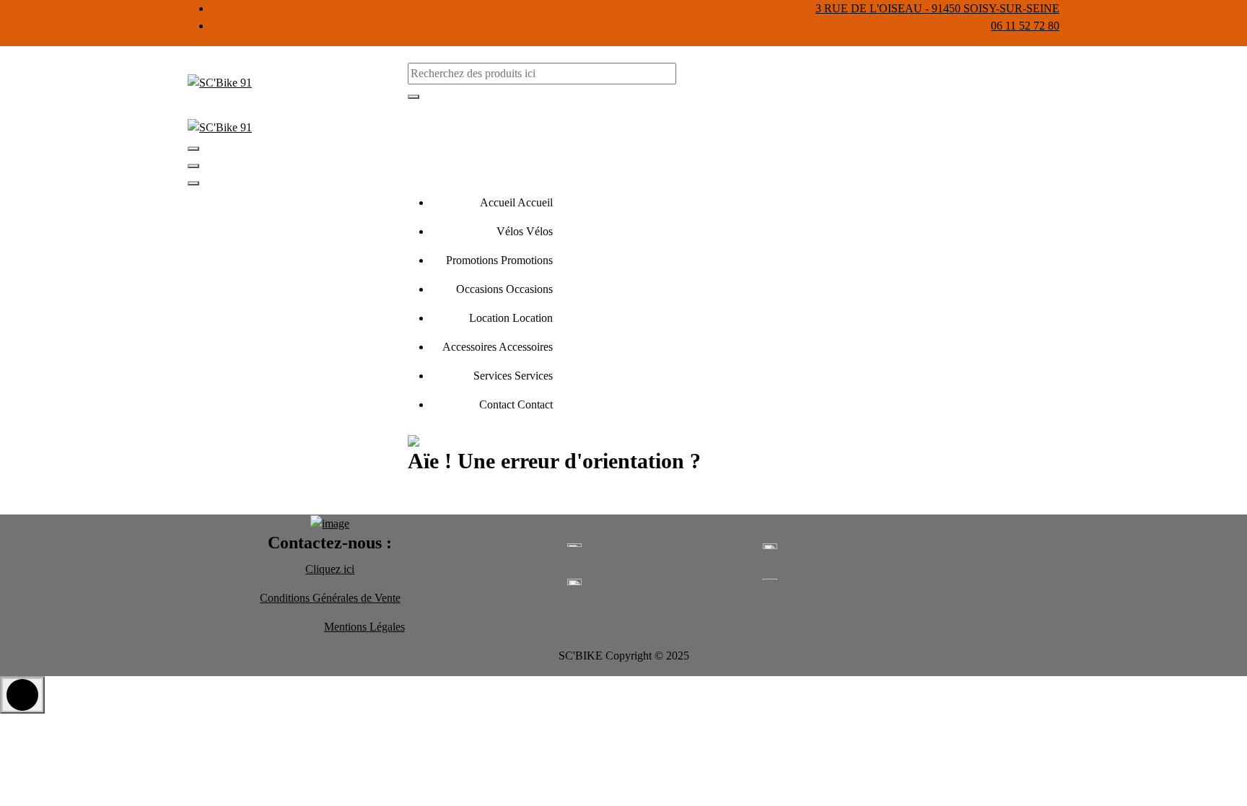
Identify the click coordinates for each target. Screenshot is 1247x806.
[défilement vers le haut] (22, 695)
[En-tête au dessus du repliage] (193, 183)
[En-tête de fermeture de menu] (193, 166)
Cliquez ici (329, 569)
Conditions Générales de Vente (330, 598)
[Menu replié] (193, 148)
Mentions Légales (364, 627)
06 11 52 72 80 (1025, 25)
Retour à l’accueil (468, 497)
